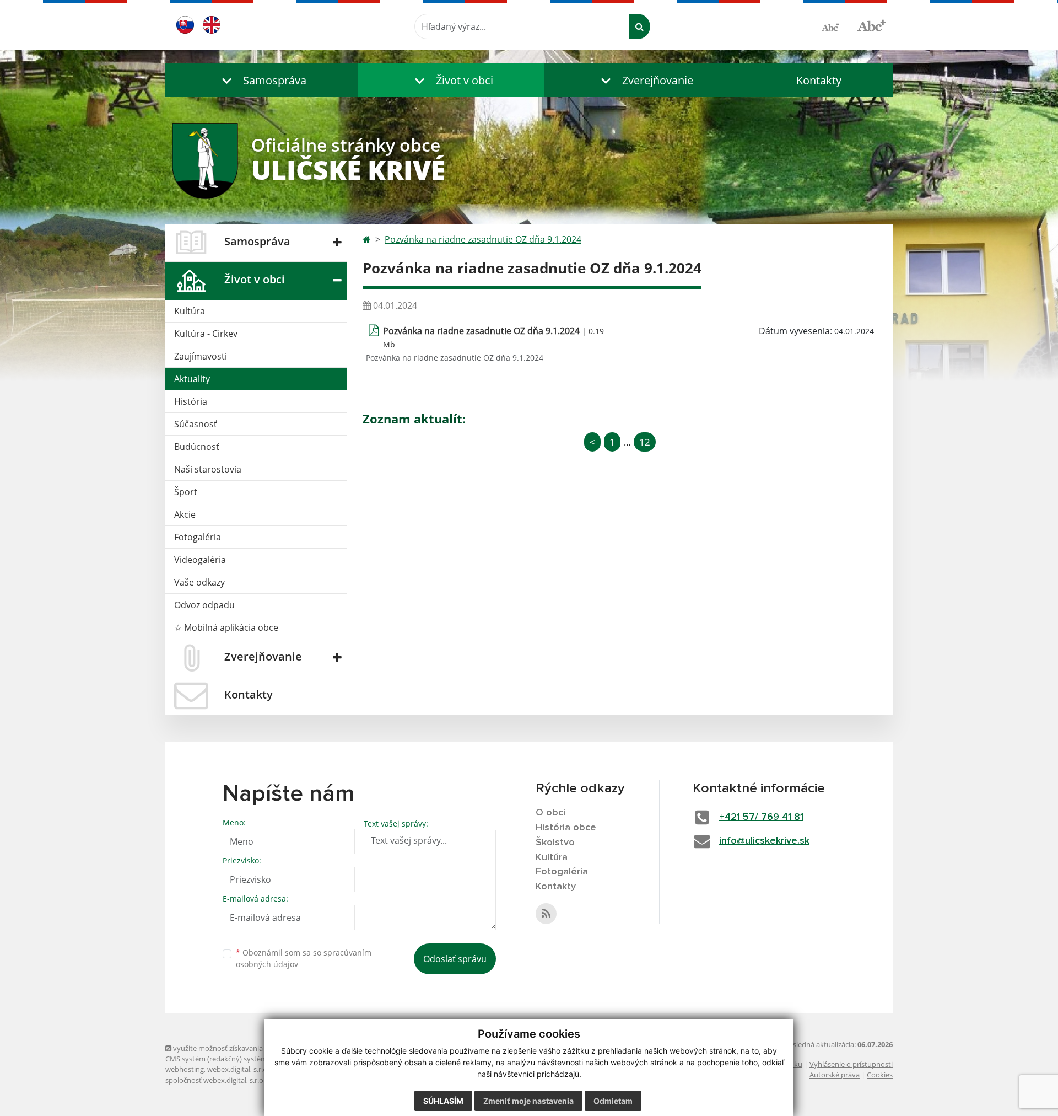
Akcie (185, 514)
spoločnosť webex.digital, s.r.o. (215, 1080)
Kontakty (818, 80)
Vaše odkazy (199, 582)
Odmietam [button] (613, 1101)
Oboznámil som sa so (303, 958)
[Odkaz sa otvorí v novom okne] (546, 913)
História (190, 401)
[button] (261, 80)
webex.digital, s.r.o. (238, 1069)
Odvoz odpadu (204, 605)
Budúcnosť (196, 447)
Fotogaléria (197, 537)
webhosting (184, 1069)
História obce (566, 828)
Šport (185, 492)
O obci (550, 813)
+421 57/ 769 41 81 (761, 817)
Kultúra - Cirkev (205, 334)
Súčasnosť (195, 424)
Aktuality (192, 379)
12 (644, 442)
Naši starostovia (207, 469)
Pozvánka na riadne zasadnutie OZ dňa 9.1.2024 (483, 239)
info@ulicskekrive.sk (764, 841)
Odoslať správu (455, 959)
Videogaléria (200, 560)
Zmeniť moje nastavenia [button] (528, 1101)
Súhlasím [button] (443, 1101)
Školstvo (555, 842)
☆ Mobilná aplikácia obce (226, 627)
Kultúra (189, 311)
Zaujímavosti (200, 356)
